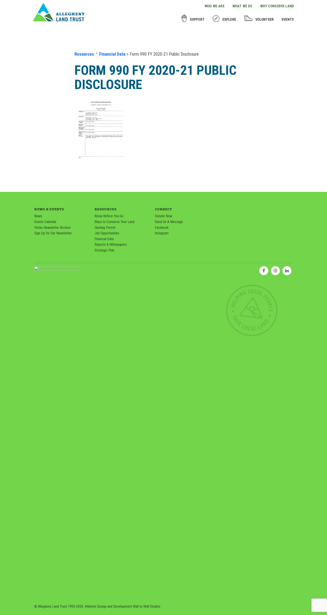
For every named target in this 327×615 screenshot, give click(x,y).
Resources (84, 54)
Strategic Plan (104, 250)
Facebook (162, 227)
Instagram (162, 233)
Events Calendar (45, 222)
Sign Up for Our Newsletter (53, 233)
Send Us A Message (169, 222)
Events (288, 19)
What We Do (242, 6)
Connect (163, 209)
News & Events (49, 209)
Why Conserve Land (277, 6)
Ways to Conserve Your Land (114, 222)
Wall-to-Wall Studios (146, 606)
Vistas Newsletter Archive (52, 227)
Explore (229, 19)
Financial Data (112, 54)
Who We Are (214, 6)
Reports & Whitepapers (111, 244)
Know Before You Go (109, 216)
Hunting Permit (105, 227)
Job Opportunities (107, 233)
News (38, 216)
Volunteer (264, 19)
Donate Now (163, 216)
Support (197, 19)
